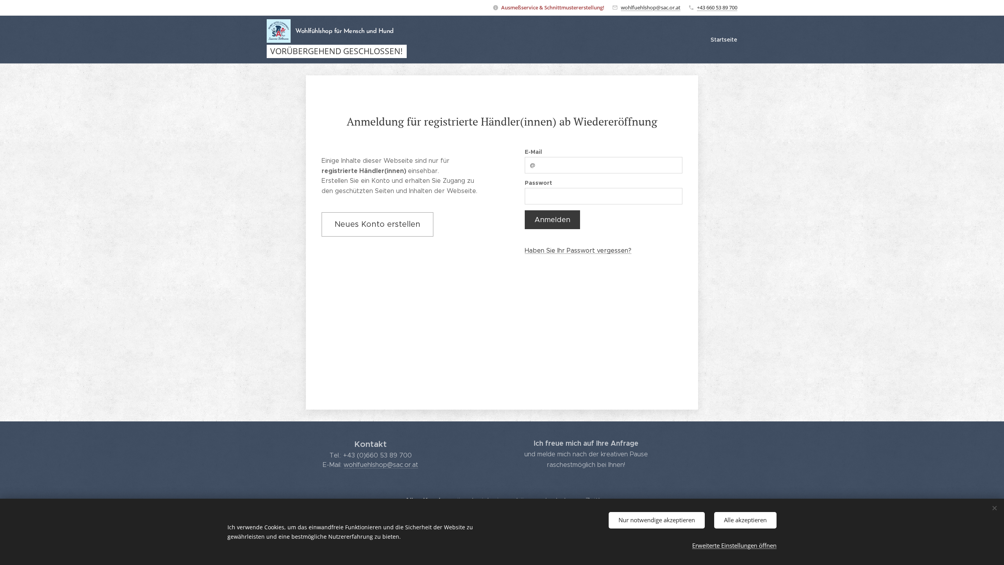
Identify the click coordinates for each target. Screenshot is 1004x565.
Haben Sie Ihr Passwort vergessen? (578, 250)
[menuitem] (723, 39)
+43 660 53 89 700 (717, 7)
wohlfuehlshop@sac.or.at (650, 7)
